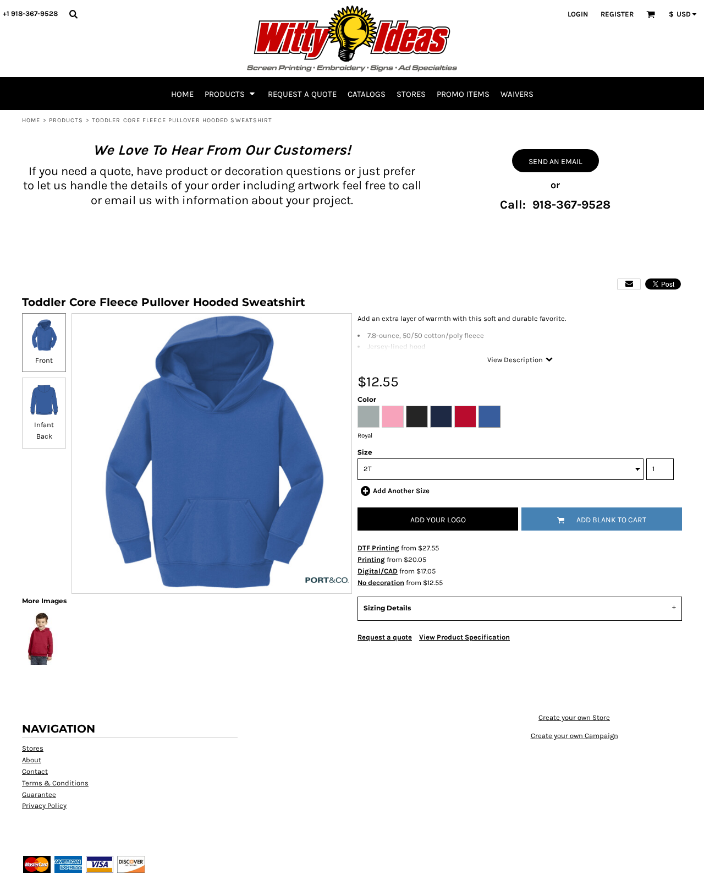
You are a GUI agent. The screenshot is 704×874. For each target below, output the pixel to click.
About (31, 760)
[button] (73, 13)
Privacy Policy (44, 805)
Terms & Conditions (55, 783)
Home (31, 120)
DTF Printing (378, 548)
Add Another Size (401, 491)
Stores (32, 748)
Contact (35, 771)
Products (66, 120)
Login (578, 14)
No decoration (381, 582)
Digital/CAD (378, 571)
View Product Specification (464, 637)
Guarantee (39, 794)
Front (44, 360)
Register (617, 14)
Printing (371, 559)
